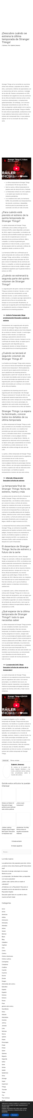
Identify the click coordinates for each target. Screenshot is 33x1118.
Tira (3, 1095)
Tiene (3, 1092)
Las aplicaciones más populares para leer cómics (16, 863)
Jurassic (4, 1025)
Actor (3, 909)
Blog (3, 939)
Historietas (5, 1017)
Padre (3, 1039)
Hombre (4, 1020)
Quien (3, 1050)
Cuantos (4, 973)
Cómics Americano (7, 956)
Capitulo (4, 945)
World (3, 1100)
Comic (4, 950)
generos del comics (7, 1006)
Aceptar (6, 1115)
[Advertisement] (16, 66)
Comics (4, 953)
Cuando (4, 970)
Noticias (4, 1031)
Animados (5, 923)
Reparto (4, 1056)
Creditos (4, 967)
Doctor (4, 975)
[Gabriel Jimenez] (6, 771)
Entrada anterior (17, 841)
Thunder (4, 1089)
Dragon (4, 981)
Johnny (4, 1023)
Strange (4, 1078)
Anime (4, 928)
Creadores (5, 964)
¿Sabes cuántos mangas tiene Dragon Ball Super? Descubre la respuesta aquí (8, 830)
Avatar (4, 931)
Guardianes (5, 1009)
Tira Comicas (6, 1098)
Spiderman (5, 1073)
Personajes (5, 1042)
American (4, 914)
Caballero (4, 942)
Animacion (5, 920)
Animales (4, 925)
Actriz (3, 911)
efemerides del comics (8, 984)
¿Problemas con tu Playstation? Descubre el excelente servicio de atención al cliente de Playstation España (15, 889)
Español (4, 992)
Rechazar (14, 1115)
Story (3, 1075)
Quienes (4, 1053)
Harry (3, 1011)
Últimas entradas (14, 760)
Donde (4, 978)
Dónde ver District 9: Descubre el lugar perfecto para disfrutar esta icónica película (8, 806)
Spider (4, 1070)
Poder (3, 1045)
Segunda (4, 1059)
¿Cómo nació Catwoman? (20, 804)
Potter (4, 1048)
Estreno (4, 998)
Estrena (5, 45)
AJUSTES (4, 1111)
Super (3, 1081)
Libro (3, 1028)
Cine (3, 948)
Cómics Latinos (6, 959)
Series (4, 1067)
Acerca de (5, 760)
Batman (4, 934)
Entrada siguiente (16, 846)
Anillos (4, 917)
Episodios (4, 986)
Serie (3, 1064)
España (4, 989)
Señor (3, 1061)
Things (4, 1086)
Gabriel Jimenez (17, 764)
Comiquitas (5, 961)
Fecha (3, 1000)
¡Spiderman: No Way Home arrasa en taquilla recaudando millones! (22, 830)
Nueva (4, 1034)
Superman (5, 1084)
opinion (4, 1036)
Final (3, 1003)
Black (3, 936)
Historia (4, 1014)
